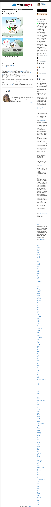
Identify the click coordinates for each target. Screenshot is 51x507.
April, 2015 (38, 261)
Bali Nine (38, 304)
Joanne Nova (11, 16)
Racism (37, 452)
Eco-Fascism (38, 345)
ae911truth (38, 285)
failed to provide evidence (12, 70)
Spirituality (38, 471)
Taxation (37, 477)
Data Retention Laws (39, 340)
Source (6, 14)
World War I (38, 501)
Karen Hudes (38, 394)
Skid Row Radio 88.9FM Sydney (40, 467)
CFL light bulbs (38, 321)
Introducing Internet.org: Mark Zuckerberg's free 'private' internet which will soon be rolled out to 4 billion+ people (41, 240)
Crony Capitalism (38, 338)
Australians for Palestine (39, 301)
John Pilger (38, 391)
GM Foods (38, 370)
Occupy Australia (14, 92)
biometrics (38, 310)
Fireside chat (38, 356)
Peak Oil (37, 438)
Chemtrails (38, 324)
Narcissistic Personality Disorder (40, 423)
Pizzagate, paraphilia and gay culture (42, 61)
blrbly (39, 66)
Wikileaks (38, 499)
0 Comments (11, 14)
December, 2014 (38, 264)
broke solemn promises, (7, 70)
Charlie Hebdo (38, 322)
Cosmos (37, 334)
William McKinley (38, 500)
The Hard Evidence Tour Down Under (41, 479)
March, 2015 (38, 262)
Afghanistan (38, 286)
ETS (37, 349)
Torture (37, 485)
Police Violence (38, 446)
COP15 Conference (39, 333)
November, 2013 (38, 273)
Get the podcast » (45, 4)
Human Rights (38, 376)
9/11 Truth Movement (39, 282)
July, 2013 (38, 276)
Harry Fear (38, 372)
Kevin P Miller (38, 398)
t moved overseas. (7, 85)
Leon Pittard (38, 404)
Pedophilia (38, 439)
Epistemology (38, 348)
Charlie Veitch (38, 323)
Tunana (39, 69)
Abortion (37, 283)
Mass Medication (38, 411)
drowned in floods (11, 84)
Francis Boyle (38, 359)
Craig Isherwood (38, 335)
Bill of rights (38, 308)
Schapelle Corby (38, 463)
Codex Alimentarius (39, 331)
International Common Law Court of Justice (41, 379)
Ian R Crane (38, 377)
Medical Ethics (38, 413)
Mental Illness (38, 416)
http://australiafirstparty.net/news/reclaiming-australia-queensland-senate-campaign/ (42, 109)
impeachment (38, 378)
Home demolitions (39, 375)
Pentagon (38, 440)
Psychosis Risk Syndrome (39, 450)
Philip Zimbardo (38, 443)
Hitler (37, 374)
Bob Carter (38, 313)
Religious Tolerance (39, 454)
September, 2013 (38, 274)
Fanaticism (38, 352)
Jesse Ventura (38, 387)
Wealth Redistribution (39, 497)
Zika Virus (38, 504)
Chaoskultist (40, 57)
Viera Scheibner (38, 495)
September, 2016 (38, 249)
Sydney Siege (38, 475)
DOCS (37, 343)
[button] (2, 14)
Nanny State (38, 420)
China (37, 325)
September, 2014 (38, 266)
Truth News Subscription (39, 489)
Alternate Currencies (39, 290)
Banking (37, 305)
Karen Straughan (38, 395)
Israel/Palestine (38, 385)
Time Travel (38, 483)
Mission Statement (39, 419)
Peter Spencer (38, 442)
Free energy (38, 360)
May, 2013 (38, 277)
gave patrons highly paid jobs (23, 71)
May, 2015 (38, 260)
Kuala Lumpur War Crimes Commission (41, 400)
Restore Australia (38, 455)
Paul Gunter (38, 437)
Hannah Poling (38, 371)
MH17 (37, 417)
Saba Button (38, 459)
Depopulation (38, 342)
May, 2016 (38, 252)
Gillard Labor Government (39, 368)
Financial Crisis (38, 355)
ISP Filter (38, 384)
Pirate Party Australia (39, 445)
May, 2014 (38, 269)
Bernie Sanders (38, 306)
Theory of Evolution (39, 482)
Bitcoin (37, 312)
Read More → (31, 102)
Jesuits (37, 388)
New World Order (38, 426)
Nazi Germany (38, 424)
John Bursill (38, 390)
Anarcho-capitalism (39, 292)
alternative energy (39, 291)
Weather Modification (39, 498)
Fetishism (38, 354)
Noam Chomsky (38, 428)
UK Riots (38, 490)
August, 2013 (38, 275)
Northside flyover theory (39, 429)
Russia (37, 458)
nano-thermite (38, 421)
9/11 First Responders (39, 281)
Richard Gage (38, 456)
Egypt (37, 347)
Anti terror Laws (38, 296)
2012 (37, 280)
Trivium (37, 487)
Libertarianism (38, 406)
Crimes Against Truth (39, 336)
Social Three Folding (39, 470)
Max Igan (38, 412)
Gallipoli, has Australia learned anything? (40, 21)
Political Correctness (39, 447)
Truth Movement (38, 488)
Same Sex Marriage (39, 461)
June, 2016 (38, 251)
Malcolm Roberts (38, 409)
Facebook (38, 351)
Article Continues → (31, 86)
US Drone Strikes (38, 492)
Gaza (37, 364)
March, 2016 (38, 253)
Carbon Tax (6, 16)
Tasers (37, 476)
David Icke (38, 341)
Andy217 (39, 78)
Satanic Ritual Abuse (39, 462)
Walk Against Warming (39, 496)
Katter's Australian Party (39, 396)
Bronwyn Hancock (39, 317)
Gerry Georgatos (38, 366)
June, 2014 (38, 268)
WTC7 (37, 503)
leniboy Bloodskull (40, 62)
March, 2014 (38, 270)
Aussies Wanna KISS (39, 298)
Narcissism (38, 422)
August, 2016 (38, 250)
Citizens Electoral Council (39, 328)
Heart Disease (38, 373)
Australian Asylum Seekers (39, 299)
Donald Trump (38, 344)
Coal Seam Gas (38, 330)
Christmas (38, 327)
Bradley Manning (38, 315)
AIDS (37, 288)
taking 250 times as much (23, 77)
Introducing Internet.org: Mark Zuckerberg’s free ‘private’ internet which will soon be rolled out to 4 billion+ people (42, 65)
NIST (37, 427)
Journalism (38, 392)
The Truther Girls (38, 481)
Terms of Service (29, 506)
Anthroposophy (38, 295)
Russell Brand (38, 457)
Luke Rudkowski (38, 408)
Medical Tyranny (38, 414)
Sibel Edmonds (38, 465)
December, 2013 (38, 272)
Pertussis (38, 441)
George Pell (38, 365)
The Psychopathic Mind (39, 480)
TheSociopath (40, 75)
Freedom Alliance (38, 361)
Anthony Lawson (38, 294)
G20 (37, 362)
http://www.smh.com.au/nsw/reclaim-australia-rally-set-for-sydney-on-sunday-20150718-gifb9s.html (42, 108)
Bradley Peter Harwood (41, 22)
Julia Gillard (38, 393)
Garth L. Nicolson (38, 363)
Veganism (38, 494)
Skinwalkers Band (38, 468)
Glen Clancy (38, 369)
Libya (37, 407)
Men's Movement (38, 415)
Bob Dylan (38, 314)
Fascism (37, 353)
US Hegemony (38, 493)
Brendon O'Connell (39, 316)
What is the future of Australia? (42, 220)
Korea (37, 399)
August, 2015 (38, 258)
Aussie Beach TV (38, 297)
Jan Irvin (37, 386)
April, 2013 (38, 278)
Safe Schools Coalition (39, 460)
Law (37, 402)
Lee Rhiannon (38, 403)
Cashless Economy (39, 319)
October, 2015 (38, 257)
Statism (37, 472)
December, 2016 (38, 247)
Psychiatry (38, 449)
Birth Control (38, 311)
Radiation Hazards (39, 453)
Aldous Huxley (38, 289)
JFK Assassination (39, 389)
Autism (37, 302)
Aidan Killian (38, 287)
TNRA (37, 484)
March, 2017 (38, 245)
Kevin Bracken (38, 397)
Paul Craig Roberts (39, 436)
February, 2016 (38, 254)
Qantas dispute (38, 451)
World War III (38, 502)
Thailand (38, 478)
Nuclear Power (38, 430)
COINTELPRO (38, 332)
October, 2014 (38, 265)
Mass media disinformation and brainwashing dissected (42, 77)
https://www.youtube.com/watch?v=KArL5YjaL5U (41, 176)
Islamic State (38, 383)
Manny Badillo (38, 410)
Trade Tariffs (38, 486)
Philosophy (38, 444)
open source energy (39, 433)
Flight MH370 (38, 357)
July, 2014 (38, 267)
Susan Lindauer (38, 473)
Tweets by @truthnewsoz (39, 16)
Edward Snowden (38, 346)
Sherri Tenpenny (38, 464)
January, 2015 (38, 263)
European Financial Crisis (39, 350)
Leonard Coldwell (38, 405)
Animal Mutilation (38, 293)
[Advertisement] (17, 60)
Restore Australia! (41, 165)
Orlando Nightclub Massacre (40, 434)
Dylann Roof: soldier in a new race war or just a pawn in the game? (42, 111)
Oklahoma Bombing (39, 432)
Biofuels (37, 309)
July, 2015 (38, 259)
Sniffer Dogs (38, 469)
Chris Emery (38, 326)
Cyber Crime (38, 339)
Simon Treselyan (38, 466)
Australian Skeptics (39, 300)
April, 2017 (38, 244)
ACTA (37, 284)
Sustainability (38, 474)
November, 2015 (38, 256)
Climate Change (8, 16)
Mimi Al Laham (38, 418)
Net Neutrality (38, 425)
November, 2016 (38, 248)
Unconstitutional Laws (39, 491)
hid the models (10, 71)
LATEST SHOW (42, 3)
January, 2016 (38, 255)
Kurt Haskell (38, 401)
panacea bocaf (38, 435)
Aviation (37, 303)
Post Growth (38, 448)
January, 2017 (38, 246)
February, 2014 (38, 271)
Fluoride (37, 358)
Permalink (8, 14)
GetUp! (37, 367)
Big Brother (38, 307)
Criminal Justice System (39, 337)
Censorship (38, 320)
